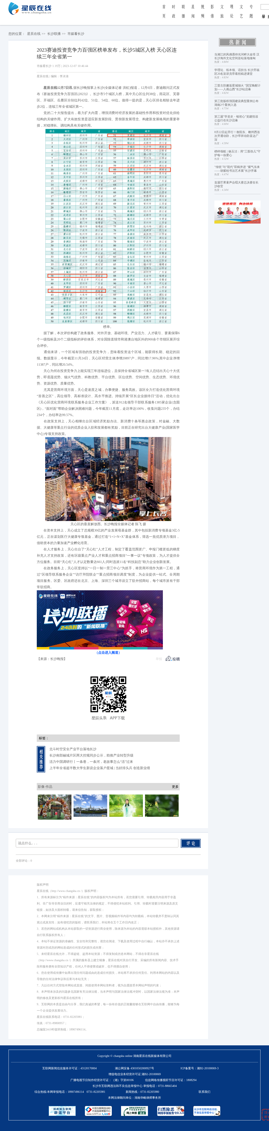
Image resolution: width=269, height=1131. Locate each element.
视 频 (202, 14)
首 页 (163, 14)
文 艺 (241, 14)
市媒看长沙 (75, 33)
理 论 (231, 14)
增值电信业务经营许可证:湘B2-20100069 (134, 1074)
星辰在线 (34, 33)
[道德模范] (237, 212)
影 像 (212, 14)
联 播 (183, 14)
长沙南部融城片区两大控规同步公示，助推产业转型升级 (91, 755)
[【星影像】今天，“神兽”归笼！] (54, 807)
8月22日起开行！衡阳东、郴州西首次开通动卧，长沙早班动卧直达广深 (237, 136)
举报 (159, 659)
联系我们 (204, 1091)
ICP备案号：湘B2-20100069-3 (200, 1068)
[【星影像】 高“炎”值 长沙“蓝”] (90, 805)
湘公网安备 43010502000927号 (134, 1068)
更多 (175, 786)
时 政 (173, 14)
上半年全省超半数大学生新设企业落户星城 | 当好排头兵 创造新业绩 (99, 768)
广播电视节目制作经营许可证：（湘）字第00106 (102, 1080)
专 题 (251, 14)
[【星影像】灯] (126, 805)
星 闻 (192, 14)
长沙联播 (54, 33)
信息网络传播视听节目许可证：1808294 (170, 1080)
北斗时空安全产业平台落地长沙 (72, 749)
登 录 (263, 12)
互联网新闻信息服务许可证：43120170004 (69, 1068)
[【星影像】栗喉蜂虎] (162, 805)
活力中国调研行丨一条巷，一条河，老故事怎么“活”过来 (91, 761)
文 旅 (222, 14)
